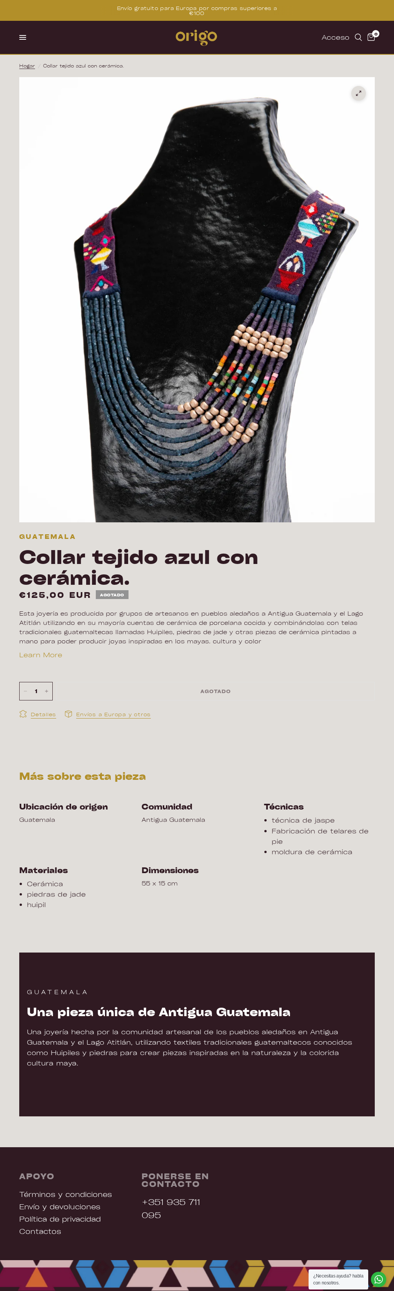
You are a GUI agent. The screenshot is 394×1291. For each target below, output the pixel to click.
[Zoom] (358, 93)
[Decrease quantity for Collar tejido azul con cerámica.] (25, 691)
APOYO (37, 1176)
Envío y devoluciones (59, 1206)
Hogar (27, 65)
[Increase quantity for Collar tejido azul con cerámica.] (46, 691)
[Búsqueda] (358, 37)
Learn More (40, 654)
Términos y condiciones (65, 1194)
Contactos (40, 1231)
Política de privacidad (60, 1218)
